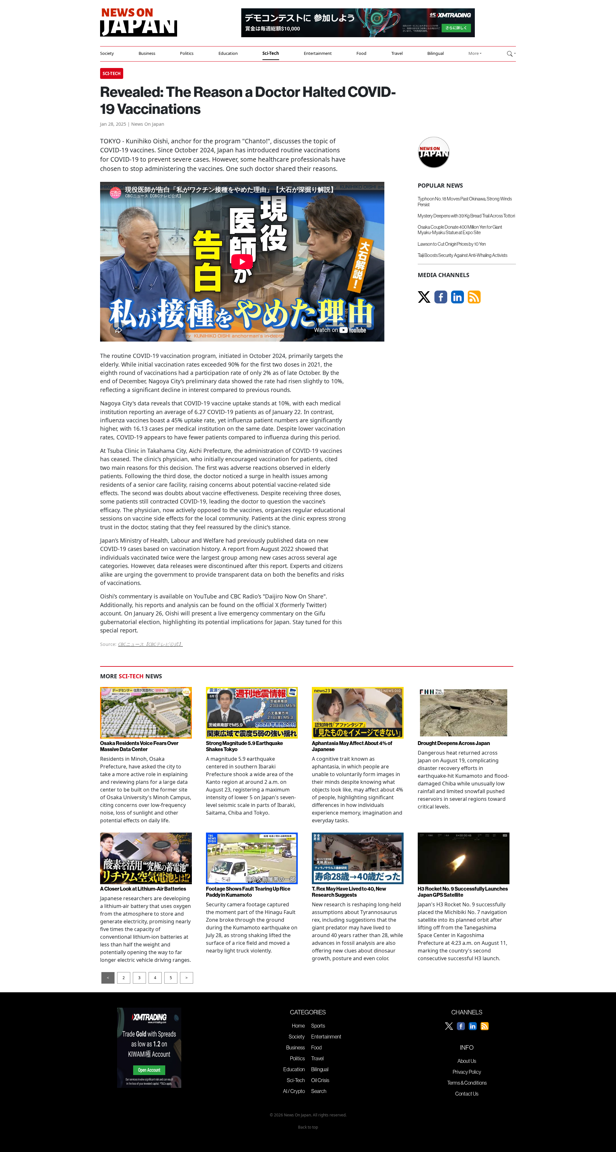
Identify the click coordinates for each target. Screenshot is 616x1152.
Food (361, 53)
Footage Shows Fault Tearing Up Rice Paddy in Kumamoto (248, 892)
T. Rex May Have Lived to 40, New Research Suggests (349, 892)
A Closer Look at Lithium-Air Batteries (143, 889)
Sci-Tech (270, 53)
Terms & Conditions (467, 1083)
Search (318, 1091)
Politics (186, 53)
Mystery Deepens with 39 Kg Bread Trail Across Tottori (466, 215)
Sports (318, 1026)
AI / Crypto (294, 1091)
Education (228, 53)
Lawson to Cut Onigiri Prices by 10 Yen (452, 244)
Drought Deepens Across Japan (454, 743)
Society (107, 53)
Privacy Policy (467, 1072)
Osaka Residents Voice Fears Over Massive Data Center (139, 746)
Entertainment (318, 53)
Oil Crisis (320, 1080)
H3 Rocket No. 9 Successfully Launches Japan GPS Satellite (463, 892)
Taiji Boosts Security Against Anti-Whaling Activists (462, 255)
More (473, 53)
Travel (397, 53)
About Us (467, 1061)
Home (298, 1026)
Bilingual (435, 53)
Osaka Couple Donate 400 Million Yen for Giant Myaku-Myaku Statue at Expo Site (460, 229)
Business (147, 53)
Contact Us (466, 1094)
